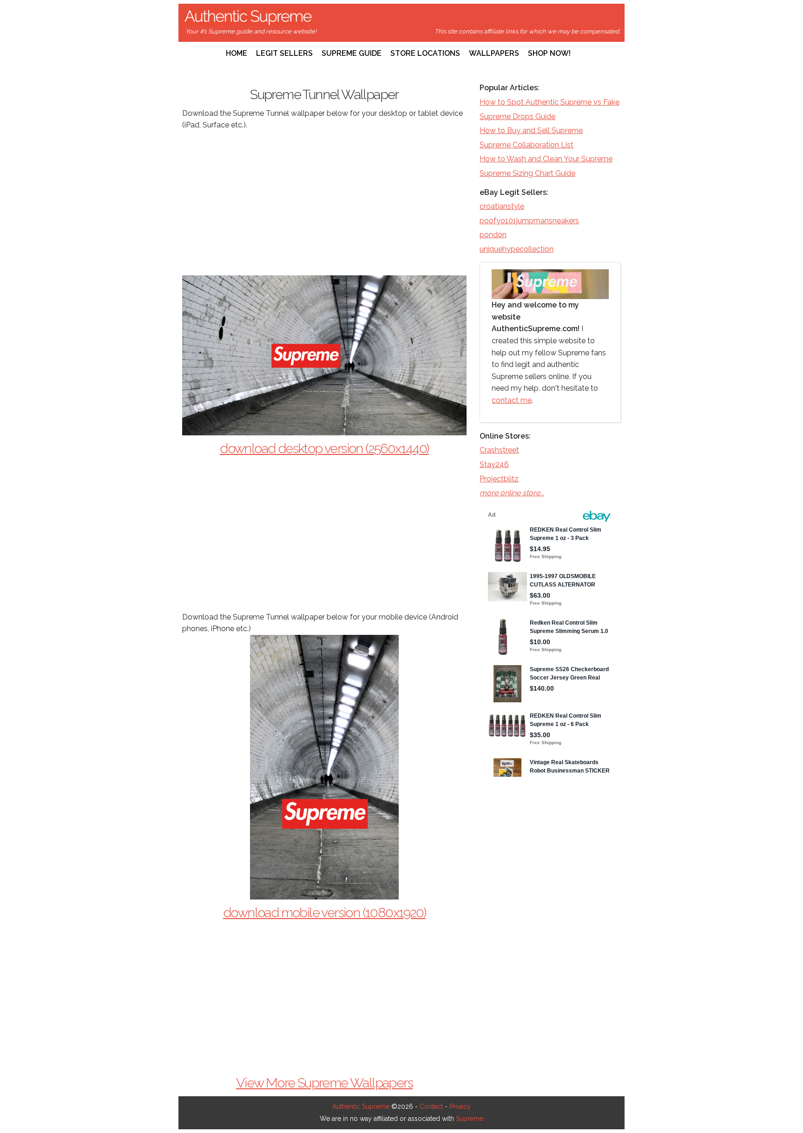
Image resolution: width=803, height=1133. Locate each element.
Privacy (460, 1106)
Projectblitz (499, 478)
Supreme (469, 1118)
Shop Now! (549, 53)
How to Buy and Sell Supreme (531, 130)
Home (236, 53)
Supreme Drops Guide (517, 116)
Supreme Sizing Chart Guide (527, 173)
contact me (512, 400)
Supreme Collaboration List (526, 144)
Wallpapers (494, 53)
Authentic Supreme (360, 1106)
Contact (431, 1106)
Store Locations (425, 53)
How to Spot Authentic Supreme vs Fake (549, 102)
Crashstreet (499, 450)
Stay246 (494, 464)
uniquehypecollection (516, 249)
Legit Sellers (284, 53)
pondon (493, 234)
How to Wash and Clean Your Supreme (546, 158)
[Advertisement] (324, 203)
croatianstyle (502, 206)
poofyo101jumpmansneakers (529, 220)
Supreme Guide (352, 53)
